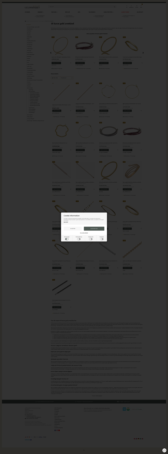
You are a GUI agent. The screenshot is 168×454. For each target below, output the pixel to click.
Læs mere (66, 222)
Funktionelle (90, 236)
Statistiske (102, 236)
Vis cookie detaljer (84, 232)
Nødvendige (66, 236)
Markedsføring (79, 236)
